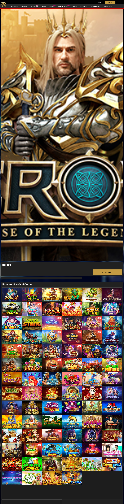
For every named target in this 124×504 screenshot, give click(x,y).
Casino (43, 6)
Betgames (83, 6)
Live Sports (14, 6)
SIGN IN (100, 2)
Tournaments (95, 6)
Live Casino (34, 6)
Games (74, 6)
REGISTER (109, 2)
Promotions (108, 6)
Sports (24, 6)
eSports (52, 6)
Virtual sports (63, 6)
